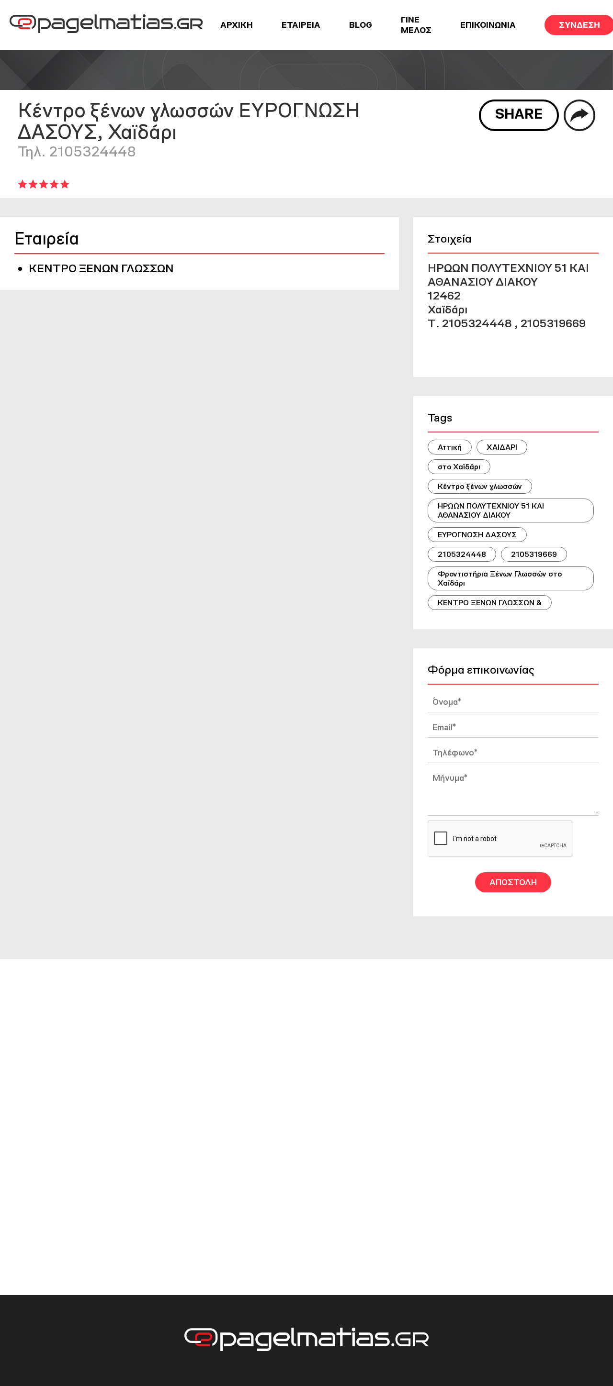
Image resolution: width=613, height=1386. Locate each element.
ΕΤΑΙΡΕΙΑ (301, 25)
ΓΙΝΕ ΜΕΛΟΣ (416, 24)
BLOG (360, 25)
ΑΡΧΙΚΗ (236, 25)
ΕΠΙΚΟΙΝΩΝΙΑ (488, 25)
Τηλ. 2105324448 (77, 151)
